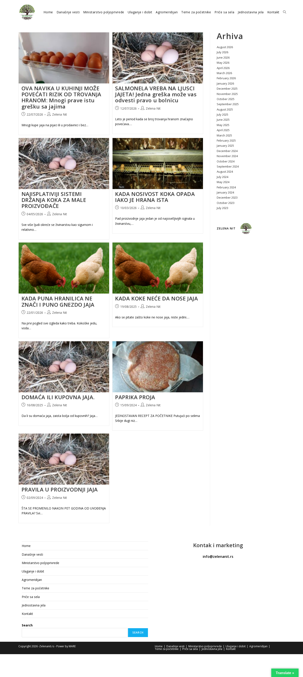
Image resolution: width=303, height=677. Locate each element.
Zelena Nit (59, 114)
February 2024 (226, 187)
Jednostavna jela (33, 605)
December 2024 (227, 151)
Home (26, 546)
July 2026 (222, 52)
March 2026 (224, 73)
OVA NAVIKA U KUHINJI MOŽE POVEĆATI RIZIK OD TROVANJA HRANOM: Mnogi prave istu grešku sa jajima (62, 97)
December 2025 (227, 89)
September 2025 (228, 104)
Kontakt (27, 614)
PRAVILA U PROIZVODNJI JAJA (60, 489)
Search (27, 625)
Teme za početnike (35, 588)
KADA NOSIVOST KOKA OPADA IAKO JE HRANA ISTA (155, 196)
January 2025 (225, 146)
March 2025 (224, 135)
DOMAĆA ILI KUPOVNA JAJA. (58, 397)
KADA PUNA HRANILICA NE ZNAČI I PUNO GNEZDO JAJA (58, 301)
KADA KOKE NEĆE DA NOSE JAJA (156, 298)
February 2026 (226, 78)
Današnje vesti (32, 554)
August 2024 (225, 172)
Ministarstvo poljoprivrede (40, 563)
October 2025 (225, 99)
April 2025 (223, 130)
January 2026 (225, 83)
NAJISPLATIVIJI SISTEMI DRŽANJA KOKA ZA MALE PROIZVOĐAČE (54, 199)
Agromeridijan (32, 580)
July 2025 (222, 114)
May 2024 (223, 182)
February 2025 (226, 140)
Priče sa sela (31, 597)
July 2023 (222, 208)
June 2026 (223, 57)
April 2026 (223, 68)
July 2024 (222, 177)
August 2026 (225, 47)
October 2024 (225, 161)
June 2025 (223, 120)
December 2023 (227, 197)
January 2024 (225, 192)
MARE (72, 646)
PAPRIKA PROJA (135, 397)
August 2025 (225, 109)
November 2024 (227, 156)
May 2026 (223, 63)
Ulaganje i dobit (33, 571)
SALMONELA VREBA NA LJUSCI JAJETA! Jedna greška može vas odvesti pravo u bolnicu (156, 94)
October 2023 (225, 203)
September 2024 (228, 166)
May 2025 (223, 125)
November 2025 (227, 94)
